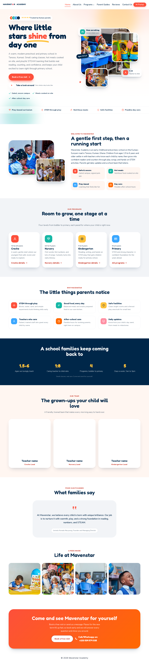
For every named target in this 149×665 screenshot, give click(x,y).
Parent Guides (103, 4)
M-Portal (140, 4)
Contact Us (127, 4)
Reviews (116, 4)
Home (67, 4)
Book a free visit (62, 639)
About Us (77, 4)
